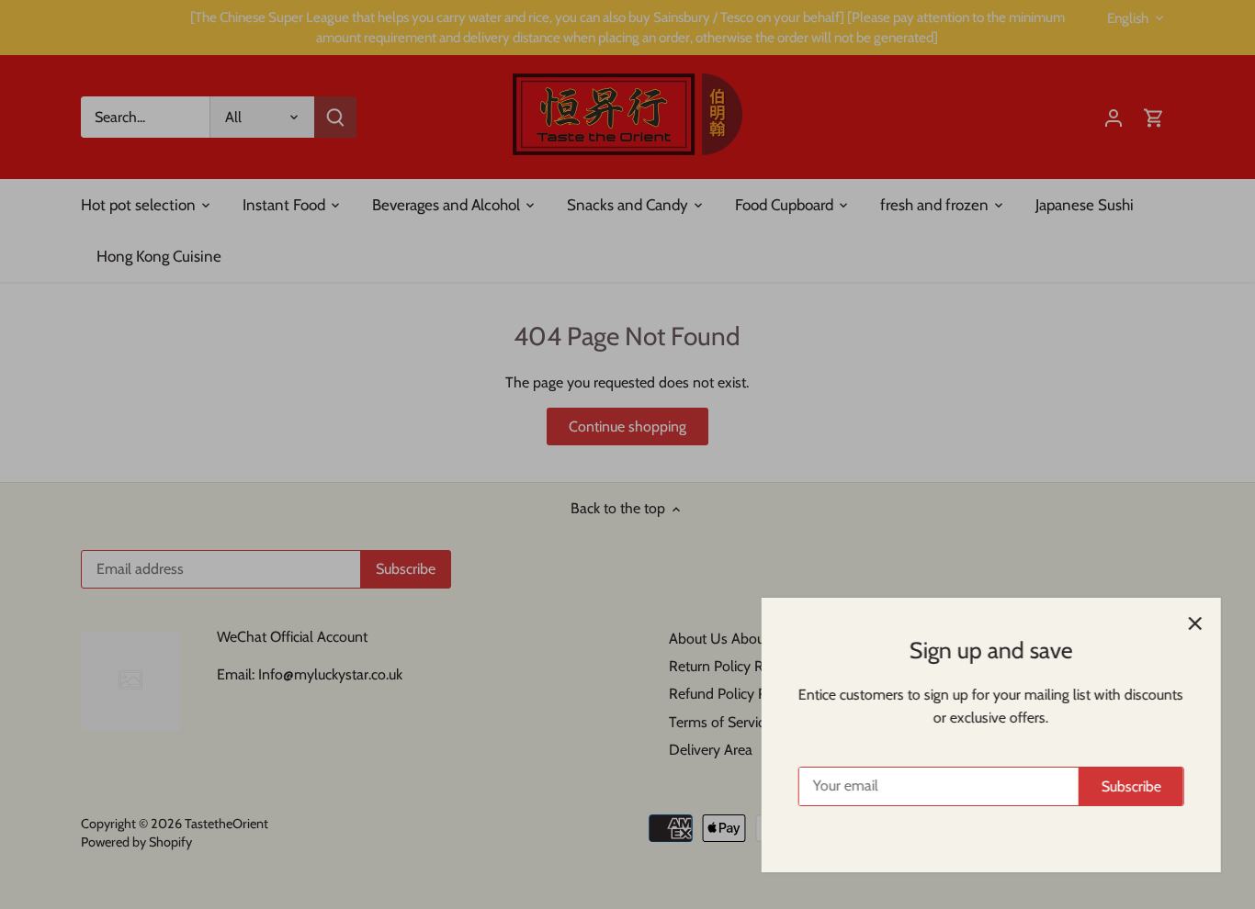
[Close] (1192, 623)
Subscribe (1129, 786)
